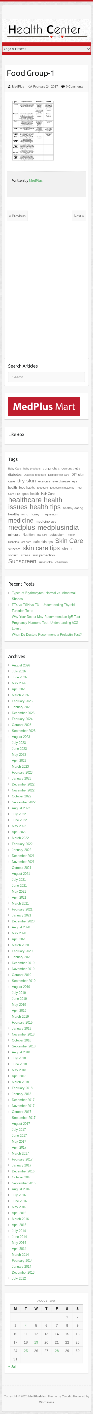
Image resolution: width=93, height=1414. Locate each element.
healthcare (25, 500)
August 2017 (21, 1124)
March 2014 (20, 1255)
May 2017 (19, 1141)
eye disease (61, 481)
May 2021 (19, 891)
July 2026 (19, 671)
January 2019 (21, 1028)
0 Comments (74, 86)
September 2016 (23, 1183)
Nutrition (28, 534)
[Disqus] (46, 293)
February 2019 (22, 1022)
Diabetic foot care (58, 474)
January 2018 (21, 1094)
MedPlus (18, 86)
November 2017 (23, 1106)
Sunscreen (22, 561)
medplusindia (58, 527)
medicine (20, 520)
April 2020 (19, 939)
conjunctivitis (71, 468)
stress (25, 555)
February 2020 (22, 951)
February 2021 (22, 909)
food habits (27, 487)
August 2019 (21, 987)
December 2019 (23, 963)
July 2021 (19, 879)
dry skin (26, 481)
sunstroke (45, 562)
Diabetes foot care (35, 474)
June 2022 (19, 820)
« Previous (17, 216)
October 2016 (21, 1177)
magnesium (50, 514)
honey (35, 514)
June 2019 (19, 999)
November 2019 (23, 969)
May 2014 (19, 1243)
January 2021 (21, 915)
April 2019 (19, 1010)
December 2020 (23, 921)
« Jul (12, 1366)
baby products (32, 468)
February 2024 (22, 719)
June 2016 (19, 1201)
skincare (14, 549)
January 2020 (21, 957)
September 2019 (23, 981)
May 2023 (19, 754)
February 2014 (22, 1260)
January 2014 (21, 1266)
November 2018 (23, 1034)
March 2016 (20, 1219)
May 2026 (19, 683)
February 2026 (22, 701)
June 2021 (19, 885)
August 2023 (21, 737)
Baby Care (14, 468)
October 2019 (21, 975)
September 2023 (23, 731)
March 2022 (20, 838)
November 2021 (23, 862)
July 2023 (19, 743)
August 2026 (21, 665)
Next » (79, 216)
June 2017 (19, 1135)
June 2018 (19, 1064)
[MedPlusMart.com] (44, 400)
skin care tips (41, 547)
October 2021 (21, 868)
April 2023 (19, 760)
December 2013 (23, 1272)
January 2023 (21, 778)
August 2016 (21, 1189)
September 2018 (23, 1046)
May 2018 (19, 1070)
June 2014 (19, 1237)
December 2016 (23, 1171)
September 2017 (23, 1118)
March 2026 (20, 695)
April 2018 (19, 1076)
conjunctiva (51, 468)
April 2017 (19, 1147)
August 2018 (21, 1052)
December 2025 (23, 713)
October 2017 (21, 1112)
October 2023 (21, 725)
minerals (14, 534)
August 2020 (21, 927)
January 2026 (21, 707)
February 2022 (22, 844)
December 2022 (23, 784)
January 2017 (21, 1165)
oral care (42, 534)
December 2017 (23, 1100)
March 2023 (20, 766)
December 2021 (23, 856)
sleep (67, 549)
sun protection (43, 555)
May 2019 (19, 1004)
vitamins (61, 562)
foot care (42, 487)
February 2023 (22, 772)
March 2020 (20, 945)
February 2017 (22, 1159)
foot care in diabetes (62, 487)
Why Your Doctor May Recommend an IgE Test (46, 617)
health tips (45, 507)
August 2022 (21, 808)
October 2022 (21, 796)
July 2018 (19, 1058)
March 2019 (20, 1016)
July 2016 (19, 1195)
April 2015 (19, 1225)
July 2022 (19, 814)
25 (26, 1351)
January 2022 (21, 850)
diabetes (15, 474)
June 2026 (19, 677)
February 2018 (22, 1088)
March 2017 (20, 1153)
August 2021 (21, 874)
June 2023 (19, 749)
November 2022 (23, 790)
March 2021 (20, 903)
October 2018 (21, 1040)
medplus (21, 527)
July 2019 (19, 993)
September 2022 (23, 802)
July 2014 (19, 1231)
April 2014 (19, 1249)
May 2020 (19, 933)
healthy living (18, 514)
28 (57, 1351)
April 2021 (19, 897)
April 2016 (19, 1213)
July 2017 (19, 1129)
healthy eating (73, 508)
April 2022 (19, 832)
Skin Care (69, 540)
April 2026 (19, 689)
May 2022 (19, 826)
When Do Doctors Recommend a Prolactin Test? (47, 634)
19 (36, 1342)
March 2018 (20, 1082)
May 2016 (19, 1207)
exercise (44, 481)
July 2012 (19, 1278)
